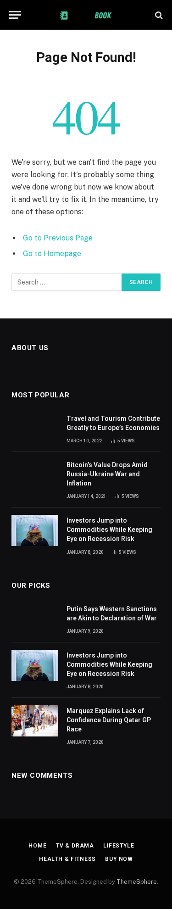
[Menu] (15, 15)
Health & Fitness (67, 859)
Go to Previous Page (58, 238)
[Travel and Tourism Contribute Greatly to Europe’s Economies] (34, 428)
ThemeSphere (137, 881)
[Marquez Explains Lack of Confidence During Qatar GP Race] (34, 720)
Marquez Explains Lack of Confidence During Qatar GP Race (109, 720)
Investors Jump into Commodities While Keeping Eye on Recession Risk (109, 529)
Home (37, 845)
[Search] (158, 15)
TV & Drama (75, 845)
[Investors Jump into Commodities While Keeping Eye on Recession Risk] (34, 530)
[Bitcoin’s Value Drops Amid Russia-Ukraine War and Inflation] (34, 475)
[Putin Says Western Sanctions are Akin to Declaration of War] (34, 619)
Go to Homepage (52, 253)
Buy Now (119, 859)
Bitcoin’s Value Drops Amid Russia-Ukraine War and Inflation (107, 474)
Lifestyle (118, 845)
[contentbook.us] (86, 15)
